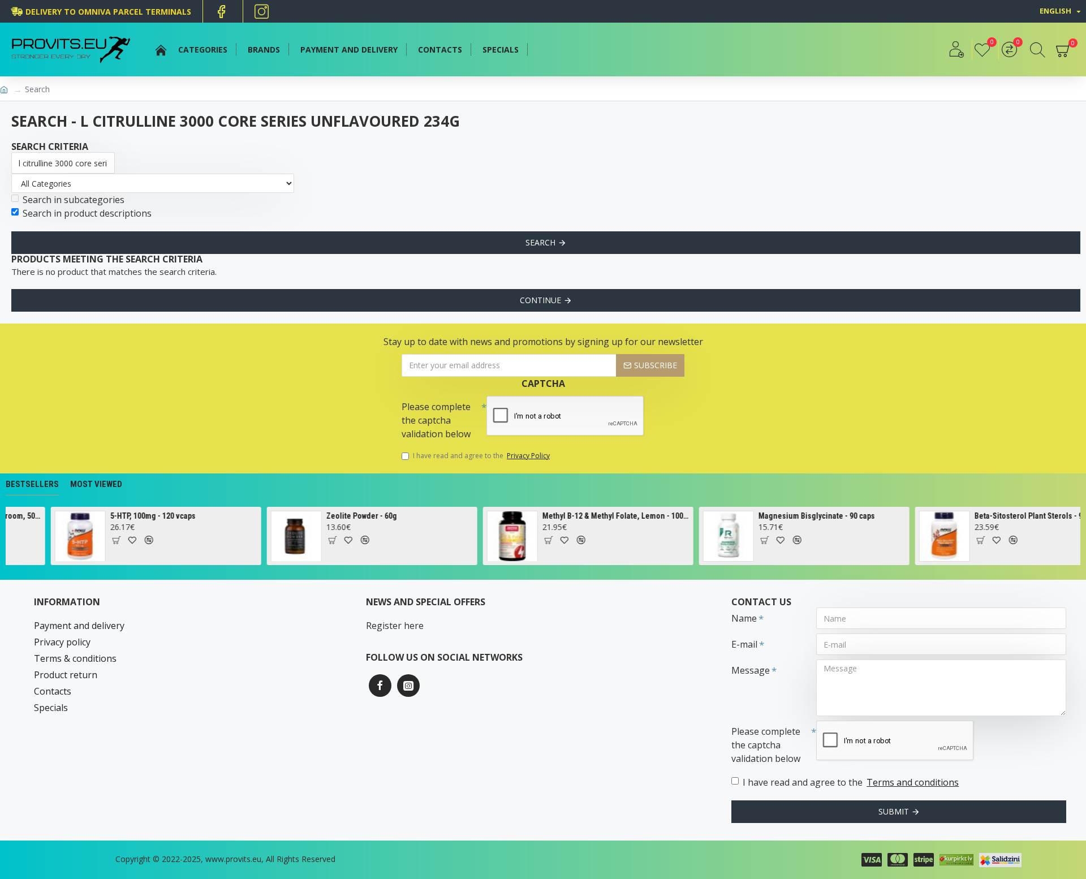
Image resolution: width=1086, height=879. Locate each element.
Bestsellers (32, 484)
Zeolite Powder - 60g (352, 515)
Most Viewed (96, 484)
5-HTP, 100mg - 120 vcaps (143, 515)
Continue (540, 300)
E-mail (744, 644)
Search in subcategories (73, 199)
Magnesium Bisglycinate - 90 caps (807, 515)
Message (750, 670)
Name (744, 618)
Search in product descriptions (87, 213)
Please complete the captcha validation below (436, 420)
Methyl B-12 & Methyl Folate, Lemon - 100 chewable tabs (606, 515)
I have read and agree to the (481, 455)
